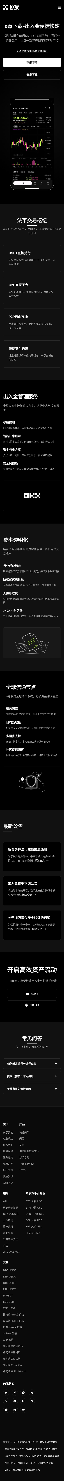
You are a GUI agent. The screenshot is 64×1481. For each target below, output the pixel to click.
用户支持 (8, 1226)
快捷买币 (24, 1132)
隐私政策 (8, 1157)
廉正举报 (8, 1170)
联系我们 (8, 1144)
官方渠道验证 (10, 1239)
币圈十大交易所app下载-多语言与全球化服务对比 (29, 1463)
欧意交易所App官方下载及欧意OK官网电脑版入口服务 (31, 1449)
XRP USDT (9, 1308)
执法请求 (8, 1176)
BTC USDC (9, 1270)
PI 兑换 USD (33, 1232)
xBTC (22, 1170)
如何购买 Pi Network (15, 1371)
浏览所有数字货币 (29, 1151)
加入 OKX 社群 (11, 1251)
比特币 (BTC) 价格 (13, 1314)
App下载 (8, 1182)
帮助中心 (8, 1232)
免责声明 (8, 1163)
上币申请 (8, 1220)
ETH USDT (9, 1289)
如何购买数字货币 (13, 1346)
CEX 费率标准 (11, 1213)
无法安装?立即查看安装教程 (32, 51)
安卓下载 (32, 74)
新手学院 (24, 1157)
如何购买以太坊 (12, 1358)
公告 (5, 1245)
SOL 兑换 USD (34, 1220)
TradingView (26, 1163)
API (5, 1201)
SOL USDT (9, 1301)
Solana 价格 (10, 1333)
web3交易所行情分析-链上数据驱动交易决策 (35, 1442)
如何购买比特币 (12, 1352)
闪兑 (21, 1138)
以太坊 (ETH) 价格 (13, 1320)
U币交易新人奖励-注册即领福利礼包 (22, 1470)
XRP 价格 (8, 1339)
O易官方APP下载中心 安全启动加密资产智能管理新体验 (32, 1456)
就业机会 (8, 1138)
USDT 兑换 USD (35, 1213)
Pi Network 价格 (12, 1327)
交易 (21, 1144)
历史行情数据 (10, 1207)
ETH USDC (9, 1276)
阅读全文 (40, 860)
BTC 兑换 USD (34, 1201)
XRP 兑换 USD (34, 1226)
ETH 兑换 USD (34, 1207)
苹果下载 (32, 62)
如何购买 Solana (12, 1364)
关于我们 (8, 1132)
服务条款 (8, 1151)
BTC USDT (9, 1282)
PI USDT (8, 1295)
